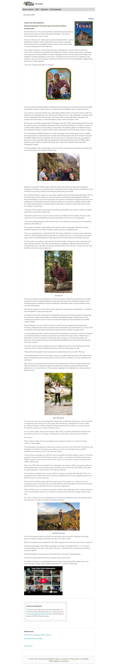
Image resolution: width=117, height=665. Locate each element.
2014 (37, 9)
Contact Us (65, 659)
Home (25, 9)
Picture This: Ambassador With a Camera (37, 635)
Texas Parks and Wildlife (46, 659)
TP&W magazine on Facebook (58, 661)
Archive (30, 9)
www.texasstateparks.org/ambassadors (39, 614)
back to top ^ (28, 646)
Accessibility (84, 659)
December (44, 9)
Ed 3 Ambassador (55, 9)
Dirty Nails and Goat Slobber (33, 638)
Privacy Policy (74, 659)
